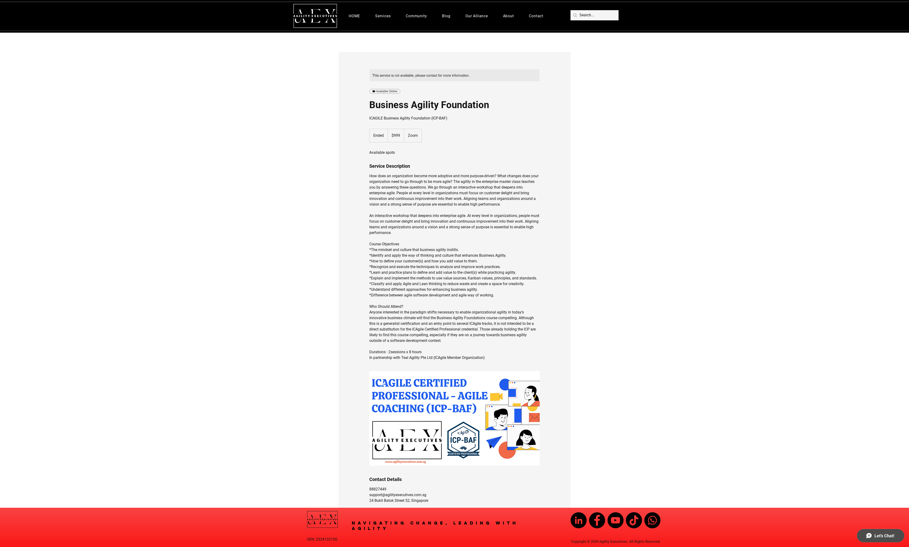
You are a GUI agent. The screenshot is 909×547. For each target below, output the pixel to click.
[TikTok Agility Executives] (634, 520)
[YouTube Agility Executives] (615, 520)
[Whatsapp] (652, 520)
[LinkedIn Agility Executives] (578, 520)
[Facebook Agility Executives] (597, 520)
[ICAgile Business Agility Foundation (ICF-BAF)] (454, 418)
